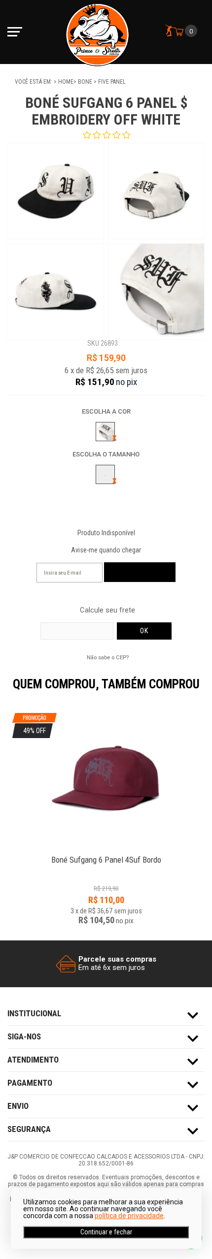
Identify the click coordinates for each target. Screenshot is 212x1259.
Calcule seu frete (107, 610)
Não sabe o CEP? (108, 657)
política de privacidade (129, 1216)
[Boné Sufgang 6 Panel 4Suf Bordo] (106, 854)
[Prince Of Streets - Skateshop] (97, 32)
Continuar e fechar (106, 1232)
